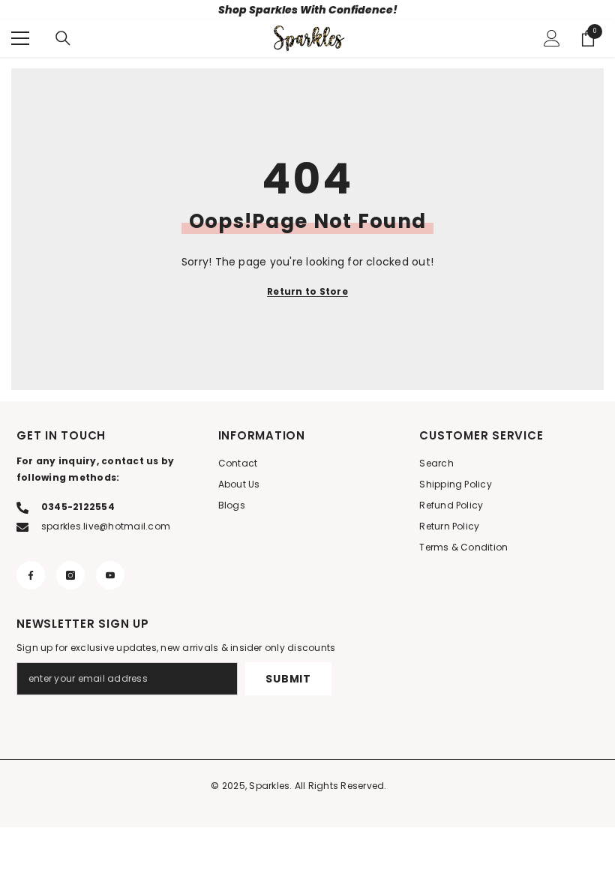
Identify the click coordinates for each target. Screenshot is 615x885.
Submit (288, 678)
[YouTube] (110, 575)
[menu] (20, 38)
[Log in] (552, 38)
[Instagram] (70, 575)
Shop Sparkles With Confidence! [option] (308, 9)
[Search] (63, 38)
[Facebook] (30, 575)
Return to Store (307, 291)
